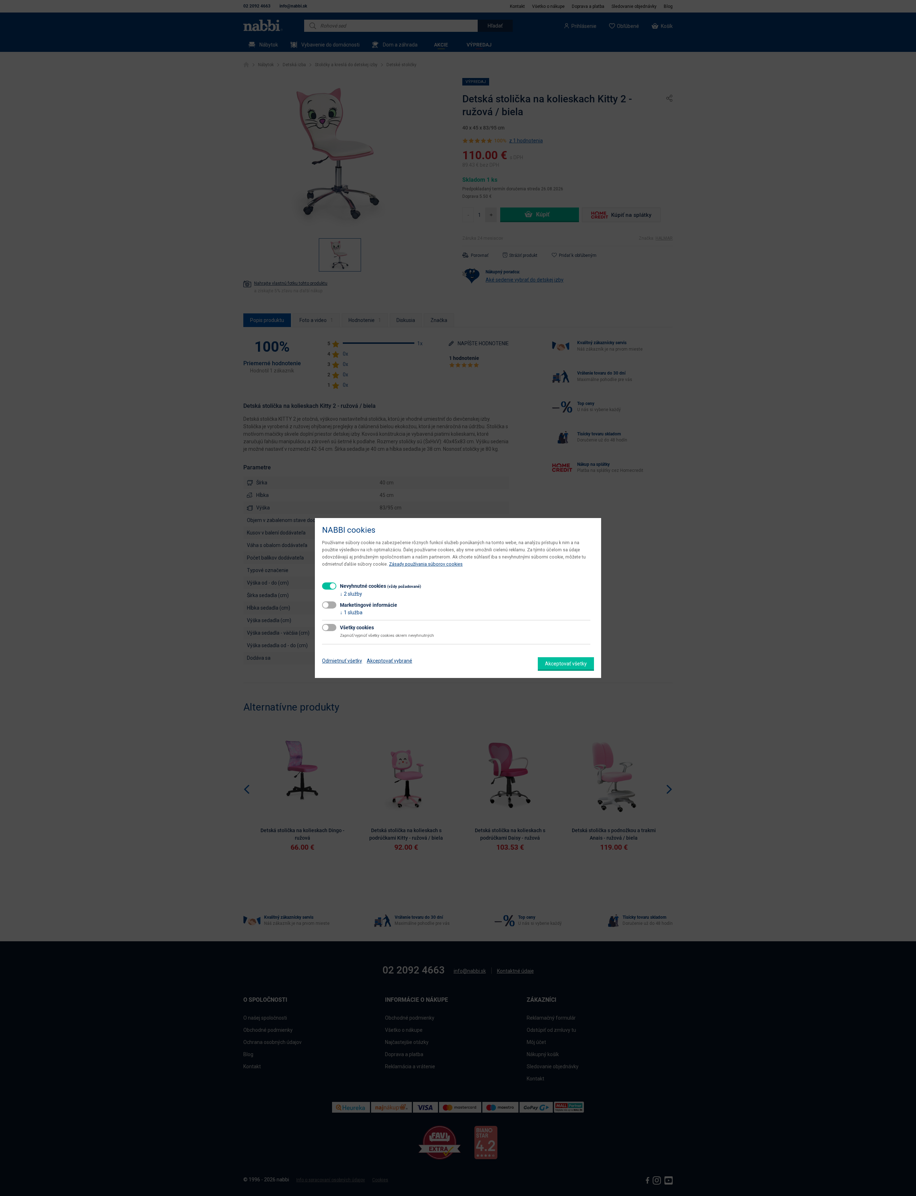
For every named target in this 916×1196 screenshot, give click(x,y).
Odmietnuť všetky (342, 661)
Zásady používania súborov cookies (426, 564)
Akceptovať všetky (566, 664)
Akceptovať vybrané (389, 661)
